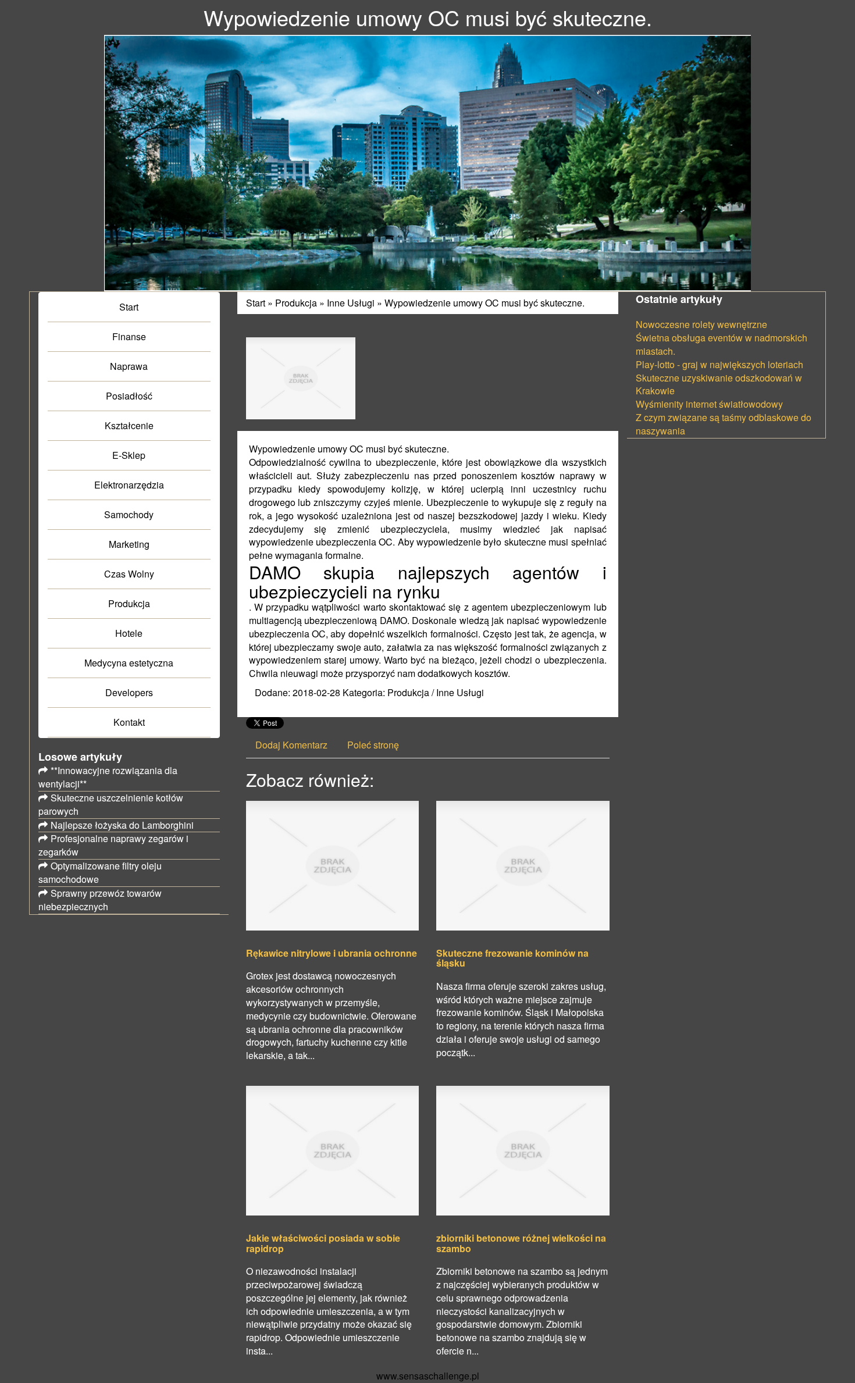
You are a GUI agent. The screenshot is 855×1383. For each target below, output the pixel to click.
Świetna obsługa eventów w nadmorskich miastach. (721, 344)
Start (255, 302)
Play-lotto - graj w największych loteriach (719, 364)
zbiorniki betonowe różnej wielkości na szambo (521, 1243)
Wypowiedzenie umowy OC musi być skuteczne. (484, 302)
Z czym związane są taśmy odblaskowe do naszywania (723, 424)
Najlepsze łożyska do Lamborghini (122, 825)
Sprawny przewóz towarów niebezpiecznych (100, 899)
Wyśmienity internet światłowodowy (709, 404)
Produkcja (296, 302)
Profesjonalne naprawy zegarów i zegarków (113, 845)
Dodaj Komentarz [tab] (291, 744)
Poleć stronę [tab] (373, 744)
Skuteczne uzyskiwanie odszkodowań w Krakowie (719, 384)
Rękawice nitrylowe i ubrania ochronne (331, 953)
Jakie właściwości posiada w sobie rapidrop (323, 1243)
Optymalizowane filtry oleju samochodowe (100, 872)
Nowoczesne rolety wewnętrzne (701, 324)
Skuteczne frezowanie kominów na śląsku (512, 958)
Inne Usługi (351, 302)
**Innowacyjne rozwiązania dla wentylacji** (107, 777)
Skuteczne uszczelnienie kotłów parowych (110, 804)
